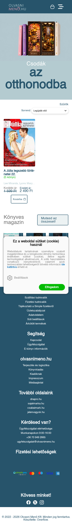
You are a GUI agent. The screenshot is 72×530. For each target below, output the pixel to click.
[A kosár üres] (52, 7)
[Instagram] (42, 502)
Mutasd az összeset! (49, 220)
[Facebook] (28, 502)
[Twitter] (35, 502)
